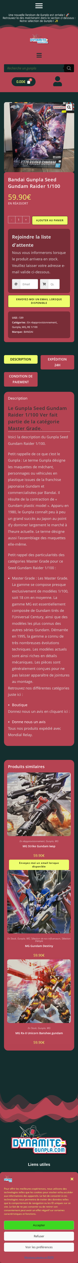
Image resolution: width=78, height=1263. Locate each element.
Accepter (39, 1225)
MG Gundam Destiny (39, 946)
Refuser (39, 1236)
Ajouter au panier (50, 220)
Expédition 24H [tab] (57, 362)
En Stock (11, 938)
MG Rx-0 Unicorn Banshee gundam (39, 1033)
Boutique (19, 704)
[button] (72, 1179)
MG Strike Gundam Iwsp (39, 846)
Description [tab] (20, 359)
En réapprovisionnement (42, 322)
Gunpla (16, 327)
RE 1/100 (32, 327)
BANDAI (28, 332)
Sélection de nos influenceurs (45, 938)
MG (24, 327)
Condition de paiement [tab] (21, 379)
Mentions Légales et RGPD (39, 1257)
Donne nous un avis (29, 721)
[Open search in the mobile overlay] (39, 68)
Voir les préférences (39, 1247)
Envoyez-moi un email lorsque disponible (39, 301)
